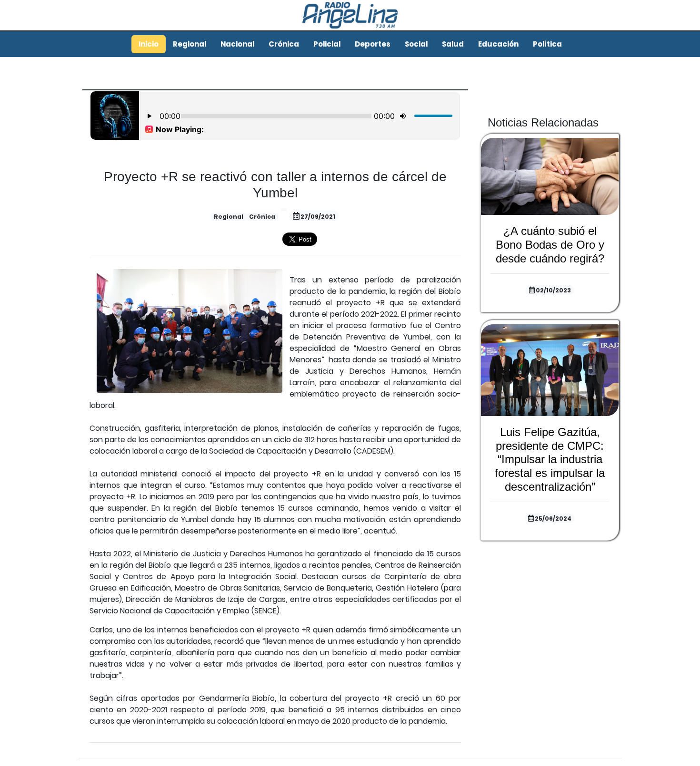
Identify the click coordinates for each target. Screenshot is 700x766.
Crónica (284, 44)
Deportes (372, 44)
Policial (326, 44)
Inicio (149, 44)
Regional (189, 44)
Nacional (237, 44)
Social (416, 44)
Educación (498, 44)
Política (547, 44)
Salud (453, 44)
